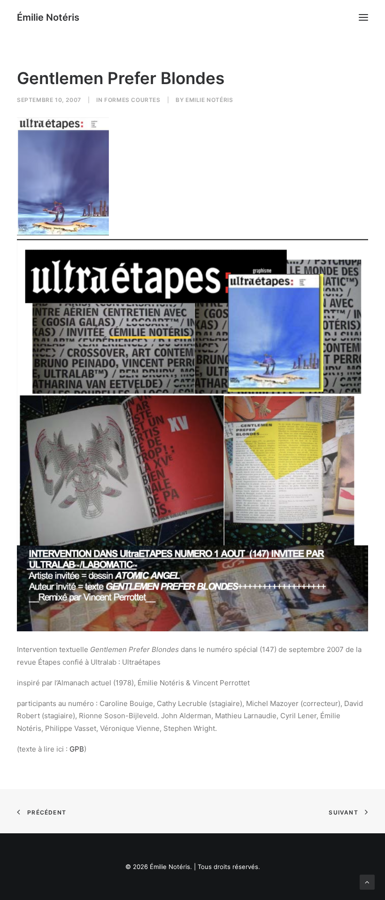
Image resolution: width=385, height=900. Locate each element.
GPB (76, 749)
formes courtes (132, 99)
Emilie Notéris (209, 99)
